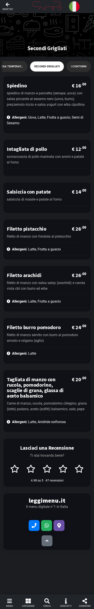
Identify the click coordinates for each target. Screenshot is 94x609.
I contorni (79, 66)
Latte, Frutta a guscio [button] (36, 249)
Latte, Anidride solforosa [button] (39, 422)
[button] (47, 6)
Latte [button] (24, 353)
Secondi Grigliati (47, 66)
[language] (74, 6)
